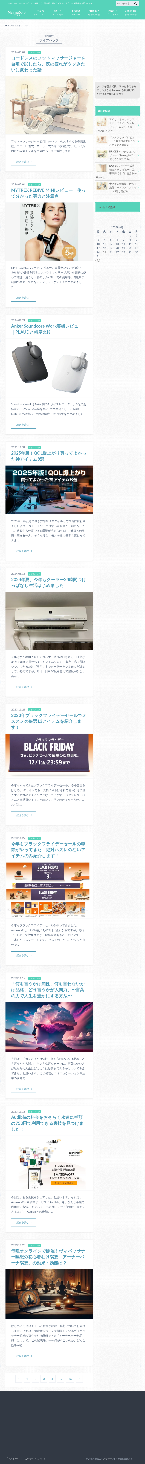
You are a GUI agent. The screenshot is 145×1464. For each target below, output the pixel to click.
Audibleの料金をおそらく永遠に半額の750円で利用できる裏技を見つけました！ (47, 1122)
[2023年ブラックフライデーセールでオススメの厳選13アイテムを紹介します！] (49, 776)
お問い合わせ (131, 12)
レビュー (76, 12)
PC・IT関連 (58, 12)
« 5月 (98, 260)
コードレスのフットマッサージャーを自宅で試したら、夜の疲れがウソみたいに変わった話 (48, 63)
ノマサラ (107, 1458)
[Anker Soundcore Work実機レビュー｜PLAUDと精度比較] (49, 395)
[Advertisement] (117, 53)
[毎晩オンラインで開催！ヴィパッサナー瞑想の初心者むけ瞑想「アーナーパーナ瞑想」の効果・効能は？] (49, 1316)
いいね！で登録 (106, 207)
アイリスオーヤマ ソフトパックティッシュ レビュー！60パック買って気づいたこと (115, 125)
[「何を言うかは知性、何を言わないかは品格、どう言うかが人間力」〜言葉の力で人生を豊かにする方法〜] (49, 1049)
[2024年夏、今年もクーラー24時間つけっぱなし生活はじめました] (49, 647)
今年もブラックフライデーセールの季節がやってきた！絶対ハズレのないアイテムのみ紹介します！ (48, 849)
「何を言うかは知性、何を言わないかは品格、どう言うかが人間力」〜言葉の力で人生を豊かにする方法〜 (48, 989)
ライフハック (39, 12)
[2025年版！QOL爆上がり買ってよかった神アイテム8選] (49, 512)
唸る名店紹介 (94, 12)
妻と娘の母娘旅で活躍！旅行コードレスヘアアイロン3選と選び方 (123, 187)
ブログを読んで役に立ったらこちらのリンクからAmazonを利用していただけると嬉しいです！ (116, 90)
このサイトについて (35, 1458)
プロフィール (112, 12)
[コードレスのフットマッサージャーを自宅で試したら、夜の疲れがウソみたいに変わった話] (49, 132)
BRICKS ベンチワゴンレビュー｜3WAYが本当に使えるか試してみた (122, 155)
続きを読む (22, 161)
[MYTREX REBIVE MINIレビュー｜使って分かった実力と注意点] (49, 258)
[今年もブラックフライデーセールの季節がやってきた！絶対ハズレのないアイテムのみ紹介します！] (49, 916)
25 (104, 252)
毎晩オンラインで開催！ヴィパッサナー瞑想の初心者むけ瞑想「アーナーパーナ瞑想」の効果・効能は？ (48, 1256)
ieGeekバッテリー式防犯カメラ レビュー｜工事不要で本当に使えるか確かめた (116, 171)
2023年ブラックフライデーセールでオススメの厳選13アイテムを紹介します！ (49, 721)
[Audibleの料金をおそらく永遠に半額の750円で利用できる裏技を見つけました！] (49, 1188)
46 (70, 1378)
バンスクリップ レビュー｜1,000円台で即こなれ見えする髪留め (122, 141)
